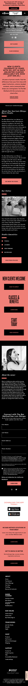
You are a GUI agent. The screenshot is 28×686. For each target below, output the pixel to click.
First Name (5, 424)
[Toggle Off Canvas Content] (24, 13)
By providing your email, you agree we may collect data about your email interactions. (14, 464)
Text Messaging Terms (13, 457)
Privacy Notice (13, 458)
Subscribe (14, 483)
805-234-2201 (14, 34)
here (21, 105)
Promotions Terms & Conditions (13, 682)
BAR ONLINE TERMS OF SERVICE (16, 682)
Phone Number (6, 448)
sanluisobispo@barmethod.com (14, 32)
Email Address (6, 440)
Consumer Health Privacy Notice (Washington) (14, 680)
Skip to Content (17, 5)
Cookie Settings (9, 659)
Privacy (6, 680)
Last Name (5, 432)
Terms (20, 681)
